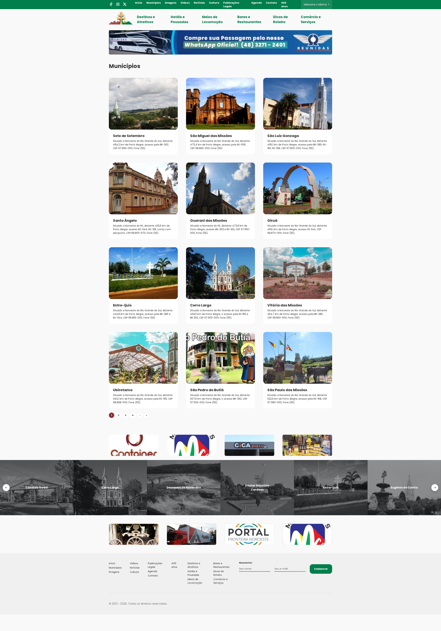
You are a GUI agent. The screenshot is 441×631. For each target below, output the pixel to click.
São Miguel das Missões (211, 135)
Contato (271, 2)
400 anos (284, 4)
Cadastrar (321, 569)
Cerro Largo (200, 305)
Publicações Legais (231, 4)
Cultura (214, 2)
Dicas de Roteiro (280, 19)
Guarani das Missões (208, 220)
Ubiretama (122, 390)
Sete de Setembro (129, 135)
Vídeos (185, 2)
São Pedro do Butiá (207, 390)
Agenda (256, 2)
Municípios (153, 2)
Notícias (199, 2)
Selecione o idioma (315, 4)
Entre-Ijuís (122, 305)
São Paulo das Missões (287, 390)
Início (138, 2)
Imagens (170, 2)
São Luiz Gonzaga (283, 135)
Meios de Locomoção (212, 19)
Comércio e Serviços (311, 19)
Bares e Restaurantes (249, 19)
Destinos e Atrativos (146, 19)
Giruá (272, 220)
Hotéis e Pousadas (179, 19)
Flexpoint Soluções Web (330, 603)
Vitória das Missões (284, 305)
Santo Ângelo (125, 220)
